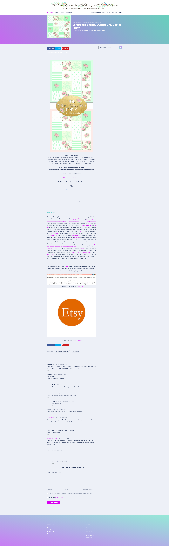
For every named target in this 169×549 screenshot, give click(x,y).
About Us (49, 530)
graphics (82, 231)
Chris (48, 393)
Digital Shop (80, 286)
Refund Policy (89, 532)
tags (92, 219)
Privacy (88, 530)
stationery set (75, 252)
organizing (55, 233)
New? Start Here (51, 532)
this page (79, 340)
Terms (87, 528)
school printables (51, 221)
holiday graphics (61, 221)
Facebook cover (76, 235)
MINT (74, 177)
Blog (77, 22)
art (95, 219)
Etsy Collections (91, 221)
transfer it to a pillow (85, 225)
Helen (48, 428)
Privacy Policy (59, 497)
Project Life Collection (53, 248)
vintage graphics (75, 219)
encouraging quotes (85, 252)
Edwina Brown (50, 417)
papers (88, 219)
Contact (49, 534)
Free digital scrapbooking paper (81, 30)
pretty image (50, 254)
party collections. (74, 221)
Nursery (76, 237)
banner (53, 235)
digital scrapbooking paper (68, 246)
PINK (64, 177)
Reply (48, 370)
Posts (80, 22)
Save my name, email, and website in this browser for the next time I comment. (70, 493)
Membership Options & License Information (90, 535)
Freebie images (92, 30)
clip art (83, 248)
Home (74, 22)
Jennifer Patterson (52, 438)
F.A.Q (67, 266)
